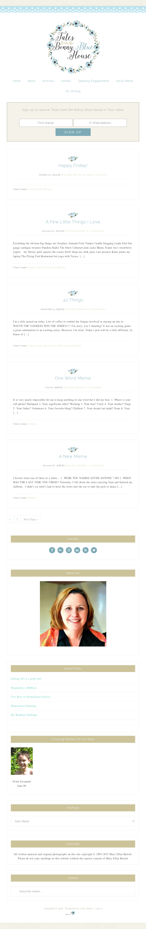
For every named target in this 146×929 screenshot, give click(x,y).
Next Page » (31, 519)
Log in (98, 908)
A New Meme (73, 456)
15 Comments (97, 309)
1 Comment (94, 387)
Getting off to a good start (26, 678)
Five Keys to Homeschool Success (31, 696)
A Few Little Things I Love (73, 221)
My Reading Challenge (24, 715)
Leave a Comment (96, 174)
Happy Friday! (73, 165)
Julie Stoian (86, 908)
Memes (47, 189)
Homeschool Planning (23, 706)
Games (67, 345)
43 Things (73, 299)
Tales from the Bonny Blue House (73, 47)
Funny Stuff (35, 189)
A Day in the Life (37, 345)
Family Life (34, 267)
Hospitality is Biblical (23, 688)
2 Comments (97, 231)
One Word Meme (73, 378)
